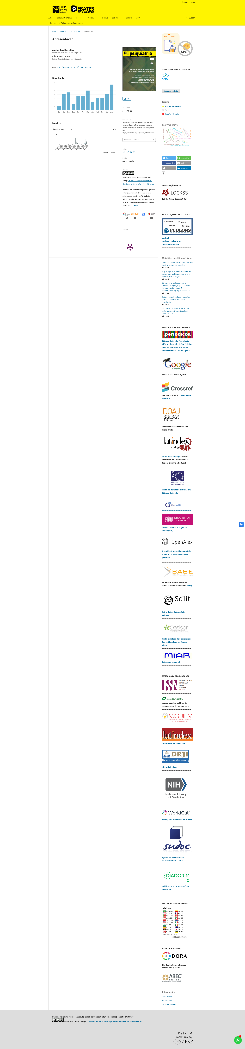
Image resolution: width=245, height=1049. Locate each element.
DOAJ (189, 585)
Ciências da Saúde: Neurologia (175, 341)
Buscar (191, 18)
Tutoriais (104, 18)
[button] (169, 158)
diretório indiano (169, 767)
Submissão (116, 18)
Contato (129, 18)
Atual (50, 18)
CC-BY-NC (135, 205)
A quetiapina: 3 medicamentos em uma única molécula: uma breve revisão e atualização (176, 274)
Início (54, 31)
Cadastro (184, 2)
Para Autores (167, 1000)
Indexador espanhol (171, 662)
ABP (138, 18)
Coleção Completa (64, 18)
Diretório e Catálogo (171, 456)
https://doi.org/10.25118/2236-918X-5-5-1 (74, 67)
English (168, 110)
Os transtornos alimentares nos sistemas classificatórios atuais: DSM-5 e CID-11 (175, 311)
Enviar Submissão (171, 91)
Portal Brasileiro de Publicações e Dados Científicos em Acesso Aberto (176, 642)
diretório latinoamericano (173, 743)
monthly (105, 152)
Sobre (79, 18)
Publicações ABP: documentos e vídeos (66, 23)
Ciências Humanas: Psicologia (175, 347)
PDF (128, 99)
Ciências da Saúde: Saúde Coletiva (177, 344)
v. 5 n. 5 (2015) (75, 31)
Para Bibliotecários (169, 1004)
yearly (113, 152)
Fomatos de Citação (131, 140)
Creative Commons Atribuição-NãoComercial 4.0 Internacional (114, 1021)
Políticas (91, 18)
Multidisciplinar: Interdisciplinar (176, 350)
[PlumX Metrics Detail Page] (130, 247)
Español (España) (172, 114)
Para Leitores (167, 996)
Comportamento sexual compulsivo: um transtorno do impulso (177, 263)
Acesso (194, 2)
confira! (165, 238)
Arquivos (63, 31)
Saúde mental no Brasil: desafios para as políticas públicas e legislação (176, 299)
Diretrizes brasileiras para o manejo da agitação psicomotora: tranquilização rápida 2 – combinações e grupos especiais (176, 287)
